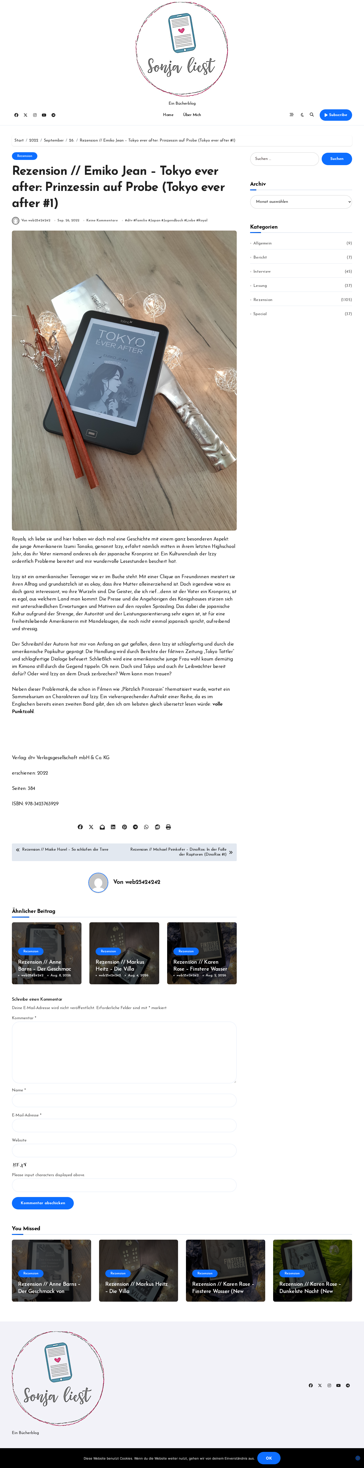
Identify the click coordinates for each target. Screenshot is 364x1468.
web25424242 (142, 882)
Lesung (260, 286)
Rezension (24, 156)
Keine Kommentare (102, 220)
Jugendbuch (173, 220)
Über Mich (192, 115)
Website (19, 1140)
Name (19, 1090)
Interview (262, 272)
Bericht (260, 258)
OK (269, 1458)
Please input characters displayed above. (48, 1175)
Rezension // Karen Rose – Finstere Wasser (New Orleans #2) (200, 969)
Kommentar (24, 1018)
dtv (129, 220)
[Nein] (357, 1458)
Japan (155, 220)
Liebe (190, 220)
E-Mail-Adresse (26, 1115)
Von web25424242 (35, 220)
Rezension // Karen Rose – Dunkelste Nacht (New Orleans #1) (310, 1291)
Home (168, 115)
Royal (203, 220)
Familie (141, 220)
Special (260, 314)
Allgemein (262, 243)
